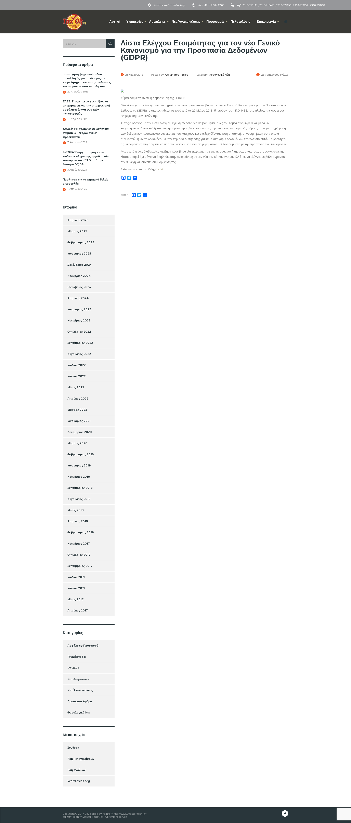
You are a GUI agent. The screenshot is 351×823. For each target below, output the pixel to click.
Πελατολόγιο (240, 22)
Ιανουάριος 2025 (79, 253)
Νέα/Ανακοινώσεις (186, 22)
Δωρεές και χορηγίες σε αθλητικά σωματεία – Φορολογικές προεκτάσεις (86, 133)
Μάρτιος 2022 (77, 410)
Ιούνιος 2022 (76, 376)
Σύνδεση (73, 747)
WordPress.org (78, 781)
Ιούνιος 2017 (76, 588)
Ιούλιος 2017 (76, 577)
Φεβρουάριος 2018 (80, 532)
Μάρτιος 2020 (77, 443)
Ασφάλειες (157, 22)
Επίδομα (73, 668)
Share (124, 195)
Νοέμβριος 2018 (78, 476)
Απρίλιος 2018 (77, 521)
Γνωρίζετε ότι (76, 657)
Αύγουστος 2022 (79, 354)
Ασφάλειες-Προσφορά (83, 645)
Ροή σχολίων (76, 770)
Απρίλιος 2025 (77, 220)
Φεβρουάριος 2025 (80, 242)
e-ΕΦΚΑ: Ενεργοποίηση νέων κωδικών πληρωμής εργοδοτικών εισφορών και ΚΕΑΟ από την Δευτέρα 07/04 (86, 158)
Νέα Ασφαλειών (78, 679)
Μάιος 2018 (75, 510)
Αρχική (114, 22)
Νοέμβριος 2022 (78, 320)
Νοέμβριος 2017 (78, 543)
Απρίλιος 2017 (77, 610)
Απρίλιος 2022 (77, 398)
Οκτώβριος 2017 (78, 555)
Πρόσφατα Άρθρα (79, 701)
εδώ (161, 169)
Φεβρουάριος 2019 (80, 454)
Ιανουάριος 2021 (79, 421)
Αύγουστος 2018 (79, 499)
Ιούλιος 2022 (76, 365)
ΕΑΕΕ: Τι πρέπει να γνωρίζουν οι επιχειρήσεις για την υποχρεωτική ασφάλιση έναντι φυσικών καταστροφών (86, 107)
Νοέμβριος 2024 (79, 276)
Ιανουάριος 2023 (79, 309)
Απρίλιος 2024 (78, 298)
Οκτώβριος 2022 (79, 331)
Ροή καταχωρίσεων (80, 759)
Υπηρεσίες (134, 22)
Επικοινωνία (266, 22)
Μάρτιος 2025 (77, 231)
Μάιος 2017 (75, 599)
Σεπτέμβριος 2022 (80, 343)
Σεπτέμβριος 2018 (80, 488)
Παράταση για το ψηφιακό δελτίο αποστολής (85, 181)
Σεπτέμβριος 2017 (79, 566)
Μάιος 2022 (75, 387)
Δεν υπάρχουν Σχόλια (274, 74)
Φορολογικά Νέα (78, 712)
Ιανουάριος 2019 (79, 465)
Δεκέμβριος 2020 (79, 432)
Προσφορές (215, 22)
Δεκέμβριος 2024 (79, 264)
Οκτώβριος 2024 (79, 287)
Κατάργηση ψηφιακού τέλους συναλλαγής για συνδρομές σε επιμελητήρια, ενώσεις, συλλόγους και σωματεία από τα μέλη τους (87, 80)
